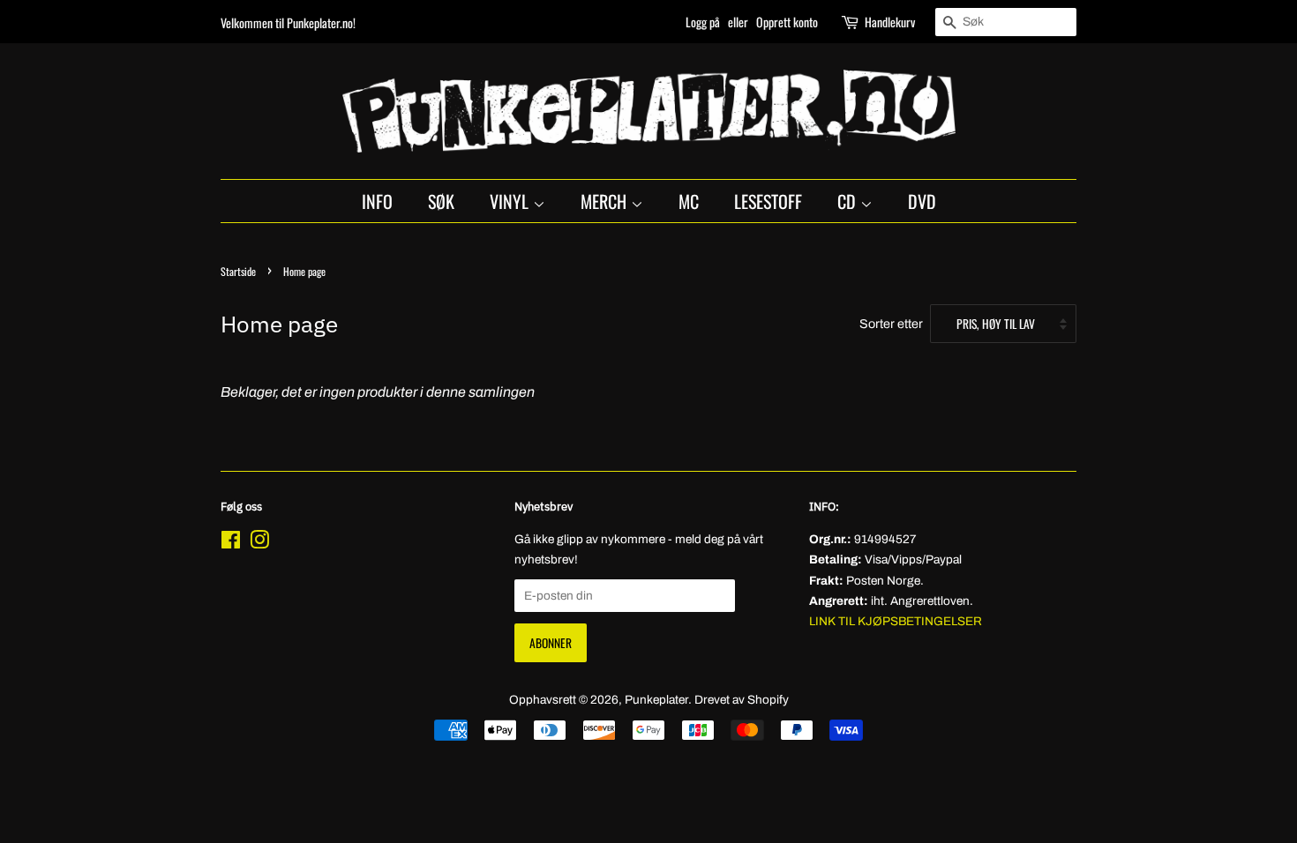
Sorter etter (891, 324)
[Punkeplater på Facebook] (231, 543)
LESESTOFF (768, 201)
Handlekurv (890, 21)
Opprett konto (787, 21)
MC (688, 201)
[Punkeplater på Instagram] (259, 543)
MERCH (606, 201)
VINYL (511, 201)
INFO (377, 201)
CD (848, 201)
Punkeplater (656, 699)
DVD (922, 201)
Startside (238, 271)
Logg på (703, 21)
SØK (441, 201)
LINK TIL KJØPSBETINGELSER (895, 621)
